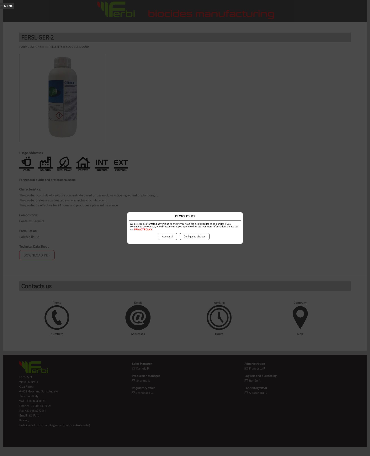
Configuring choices (195, 236)
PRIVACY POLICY (143, 229)
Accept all (167, 236)
